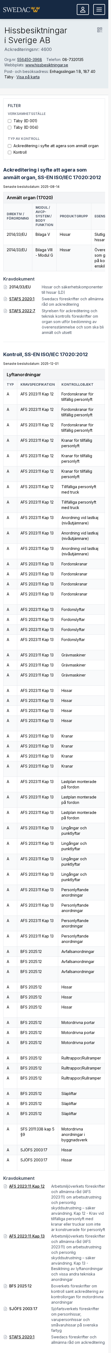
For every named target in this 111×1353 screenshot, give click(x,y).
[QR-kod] (99, 29)
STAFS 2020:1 (21, 299)
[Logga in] (83, 9)
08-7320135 (73, 59)
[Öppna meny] (99, 9)
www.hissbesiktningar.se (46, 65)
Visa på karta (28, 77)
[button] (21, 9)
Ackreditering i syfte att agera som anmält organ (56, 145)
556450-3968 (29, 59)
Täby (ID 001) (25, 120)
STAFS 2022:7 (22, 310)
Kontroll (20, 152)
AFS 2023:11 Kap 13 (27, 1236)
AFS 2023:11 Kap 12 (27, 1186)
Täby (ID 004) (26, 127)
